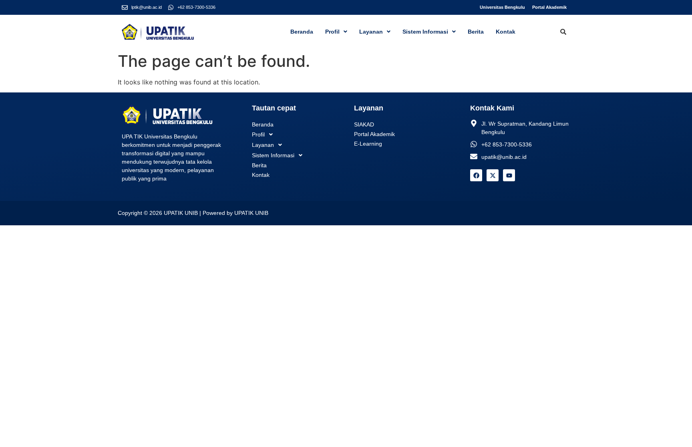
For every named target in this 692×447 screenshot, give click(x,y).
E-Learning (368, 143)
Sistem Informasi (425, 31)
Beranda (301, 31)
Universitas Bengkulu (502, 7)
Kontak (505, 31)
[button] (336, 31)
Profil (332, 31)
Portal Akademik (549, 7)
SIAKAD (364, 124)
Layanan (371, 31)
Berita (476, 31)
